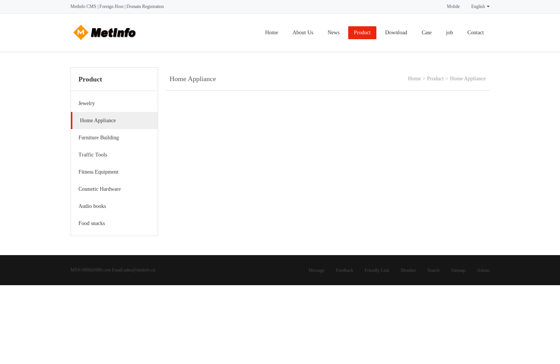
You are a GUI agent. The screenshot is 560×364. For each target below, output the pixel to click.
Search (433, 270)
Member (408, 270)
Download (396, 32)
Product (362, 32)
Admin (483, 270)
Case (427, 32)
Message (317, 270)
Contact (475, 32)
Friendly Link (377, 270)
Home (271, 32)
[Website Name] (104, 42)
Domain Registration (145, 6)
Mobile (453, 6)
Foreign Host (111, 6)
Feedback (344, 270)
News (333, 32)
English (478, 6)
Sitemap (458, 270)
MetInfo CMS (83, 6)
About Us (303, 32)
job (449, 32)
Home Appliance (468, 78)
